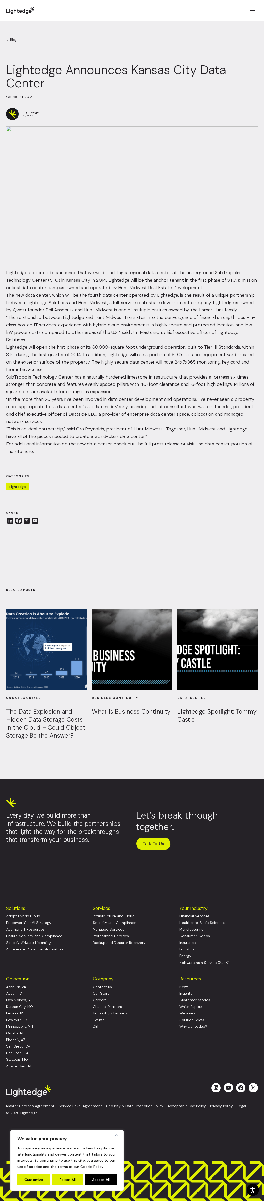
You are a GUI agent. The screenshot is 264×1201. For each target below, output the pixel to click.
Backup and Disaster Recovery (119, 943)
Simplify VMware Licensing (28, 943)
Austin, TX (14, 993)
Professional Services (111, 936)
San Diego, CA (18, 1046)
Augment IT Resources (25, 929)
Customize (33, 1179)
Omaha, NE (15, 1033)
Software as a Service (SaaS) (204, 962)
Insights (185, 993)
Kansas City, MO (19, 1007)
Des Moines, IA (18, 1000)
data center (37, 295)
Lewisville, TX (16, 1020)
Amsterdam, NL (19, 1066)
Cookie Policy (91, 1166)
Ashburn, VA (16, 987)
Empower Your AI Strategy (28, 923)
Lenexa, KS (15, 1013)
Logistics (186, 949)
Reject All (68, 1179)
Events (98, 1020)
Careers (99, 1000)
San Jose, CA (17, 1053)
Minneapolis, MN (19, 1026)
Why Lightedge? (193, 1026)
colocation (202, 414)
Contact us (102, 987)
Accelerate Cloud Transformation (34, 949)
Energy (185, 956)
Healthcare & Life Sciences (202, 923)
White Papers (190, 1007)
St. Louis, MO (17, 1059)
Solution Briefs (191, 1020)
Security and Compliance (114, 923)
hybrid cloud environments (121, 325)
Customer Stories (194, 1000)
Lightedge (17, 486)
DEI (95, 1026)
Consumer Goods (194, 936)
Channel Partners (107, 1007)
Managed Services (108, 929)
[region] (67, 1160)
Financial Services (194, 916)
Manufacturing (191, 929)
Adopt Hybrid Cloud (23, 916)
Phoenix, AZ (15, 1040)
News (183, 987)
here (28, 451)
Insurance (187, 943)
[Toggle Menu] (252, 10)
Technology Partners (110, 1013)
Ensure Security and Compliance (34, 936)
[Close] (118, 1134)
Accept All (101, 1179)
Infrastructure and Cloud (114, 916)
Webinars (187, 1013)
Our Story (101, 993)
